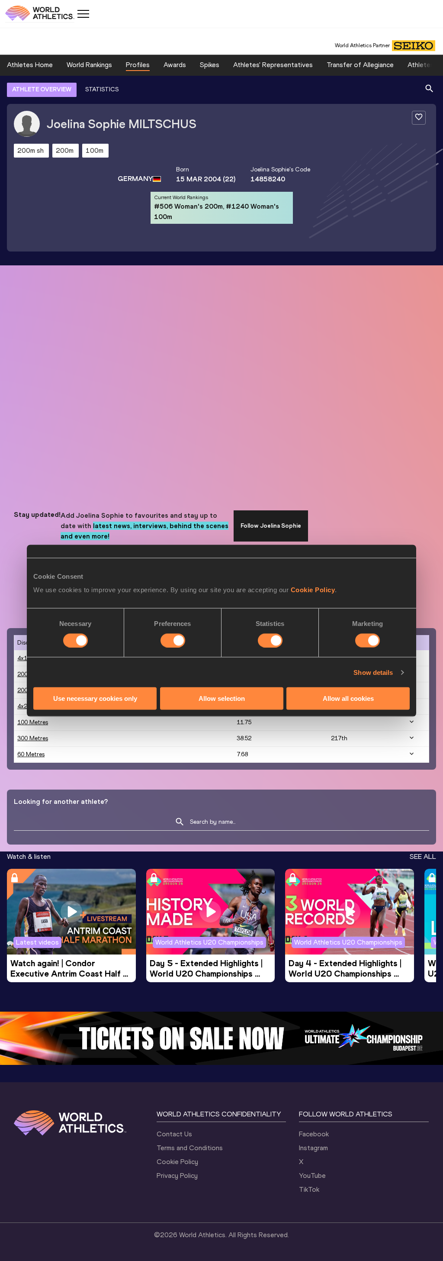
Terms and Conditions (190, 1148)
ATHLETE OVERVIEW (41, 89)
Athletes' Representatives (273, 65)
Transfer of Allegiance (360, 65)
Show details (373, 672)
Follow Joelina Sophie (271, 525)
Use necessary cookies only (95, 698)
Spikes (209, 65)
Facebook (314, 1134)
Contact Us (174, 1134)
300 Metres (32, 738)
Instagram (313, 1148)
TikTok (309, 1189)
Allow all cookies (348, 698)
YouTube (312, 1175)
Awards (175, 65)
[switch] (173, 640)
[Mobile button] (83, 14)
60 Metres (31, 754)
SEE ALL (423, 856)
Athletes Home (30, 65)
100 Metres (32, 722)
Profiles (138, 65)
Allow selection (222, 698)
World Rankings (89, 65)
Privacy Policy (177, 1175)
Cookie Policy (313, 589)
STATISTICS (102, 89)
